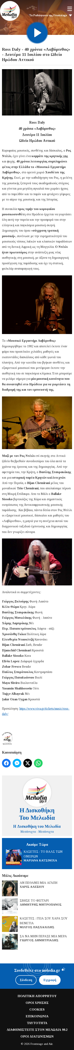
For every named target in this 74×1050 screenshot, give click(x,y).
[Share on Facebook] (6, 763)
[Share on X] (27, 763)
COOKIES (37, 1009)
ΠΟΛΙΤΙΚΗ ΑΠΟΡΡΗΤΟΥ (37, 996)
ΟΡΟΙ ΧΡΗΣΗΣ (37, 1002)
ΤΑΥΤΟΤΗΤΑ (37, 1023)
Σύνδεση (26, 980)
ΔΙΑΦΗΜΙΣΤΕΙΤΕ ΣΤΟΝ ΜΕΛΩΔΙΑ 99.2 (37, 1029)
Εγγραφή (49, 980)
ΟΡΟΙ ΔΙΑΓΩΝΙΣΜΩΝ (37, 1036)
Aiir (50, 1043)
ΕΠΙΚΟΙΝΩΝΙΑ (37, 1016)
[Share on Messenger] (17, 763)
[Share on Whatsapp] (38, 763)
